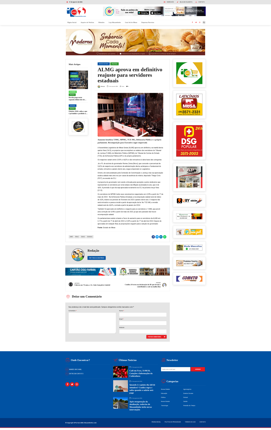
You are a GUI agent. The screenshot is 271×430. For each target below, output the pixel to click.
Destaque (74, 73)
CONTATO (202, 422)
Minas (77, 236)
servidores (89, 236)
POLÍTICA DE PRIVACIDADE (173, 422)
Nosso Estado (75, 79)
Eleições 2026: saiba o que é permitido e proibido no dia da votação (78, 113)
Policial (185, 397)
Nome (121, 310)
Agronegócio (187, 389)
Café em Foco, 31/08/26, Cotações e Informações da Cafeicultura (141, 373)
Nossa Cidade (165, 389)
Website (121, 327)
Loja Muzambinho (115, 22)
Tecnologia (164, 405)
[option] (130, 115)
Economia (74, 76)
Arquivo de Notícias (87, 22)
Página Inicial (71, 22)
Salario (83, 236)
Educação (164, 393)
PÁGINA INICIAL (156, 422)
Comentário (72, 310)
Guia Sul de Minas (131, 22)
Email (121, 319)
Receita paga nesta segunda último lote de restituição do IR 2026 (77, 100)
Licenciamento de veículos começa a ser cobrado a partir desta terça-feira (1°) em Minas (78, 86)
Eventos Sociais (188, 393)
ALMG (71, 236)
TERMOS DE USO (190, 422)
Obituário (101, 22)
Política (72, 94)
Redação (103, 86)
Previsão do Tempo (189, 405)
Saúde (185, 401)
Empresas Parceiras (147, 22)
